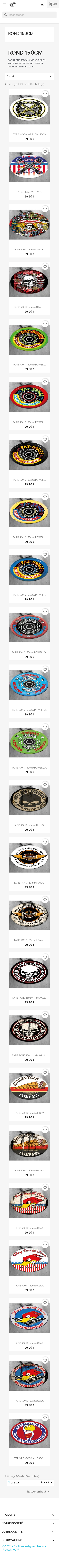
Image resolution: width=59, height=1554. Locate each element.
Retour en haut (39, 1492)
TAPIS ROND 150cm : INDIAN (30, 1113)
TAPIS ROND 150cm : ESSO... (29, 1458)
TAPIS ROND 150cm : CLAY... (30, 1228)
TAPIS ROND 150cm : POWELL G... (30, 652)
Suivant (46, 1483)
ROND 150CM (20, 33)
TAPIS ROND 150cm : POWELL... (30, 364)
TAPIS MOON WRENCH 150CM (29, 134)
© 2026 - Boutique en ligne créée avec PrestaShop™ (25, 1548)
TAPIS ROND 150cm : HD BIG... (30, 825)
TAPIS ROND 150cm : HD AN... (29, 882)
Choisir (29, 76)
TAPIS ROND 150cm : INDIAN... (30, 1170)
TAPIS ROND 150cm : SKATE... (29, 249)
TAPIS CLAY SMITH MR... (29, 192)
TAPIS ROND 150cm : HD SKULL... (29, 997)
